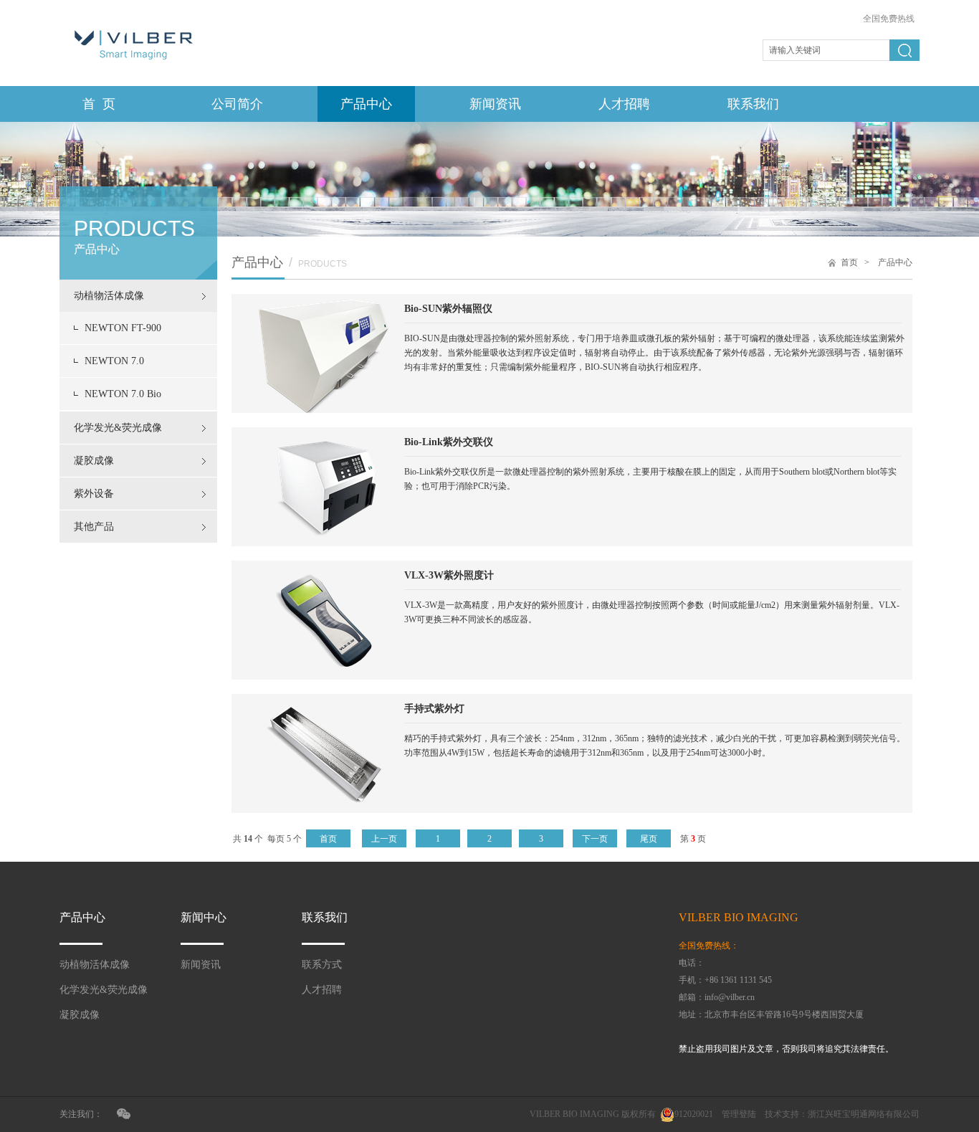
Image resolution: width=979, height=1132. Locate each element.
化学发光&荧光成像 (118, 427)
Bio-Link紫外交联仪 (448, 442)
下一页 (595, 839)
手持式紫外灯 (434, 708)
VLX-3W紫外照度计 (449, 575)
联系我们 (753, 104)
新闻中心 (203, 917)
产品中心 (366, 104)
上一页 (384, 839)
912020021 (693, 1114)
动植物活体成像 (109, 295)
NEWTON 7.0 (114, 361)
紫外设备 (94, 493)
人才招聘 (624, 104)
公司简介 (237, 104)
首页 (849, 262)
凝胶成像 (94, 460)
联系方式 (322, 964)
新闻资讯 (495, 104)
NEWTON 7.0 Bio (123, 394)
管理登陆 (739, 1114)
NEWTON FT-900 (123, 328)
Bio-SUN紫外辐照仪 (448, 308)
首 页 (98, 104)
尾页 (648, 839)
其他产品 (94, 526)
